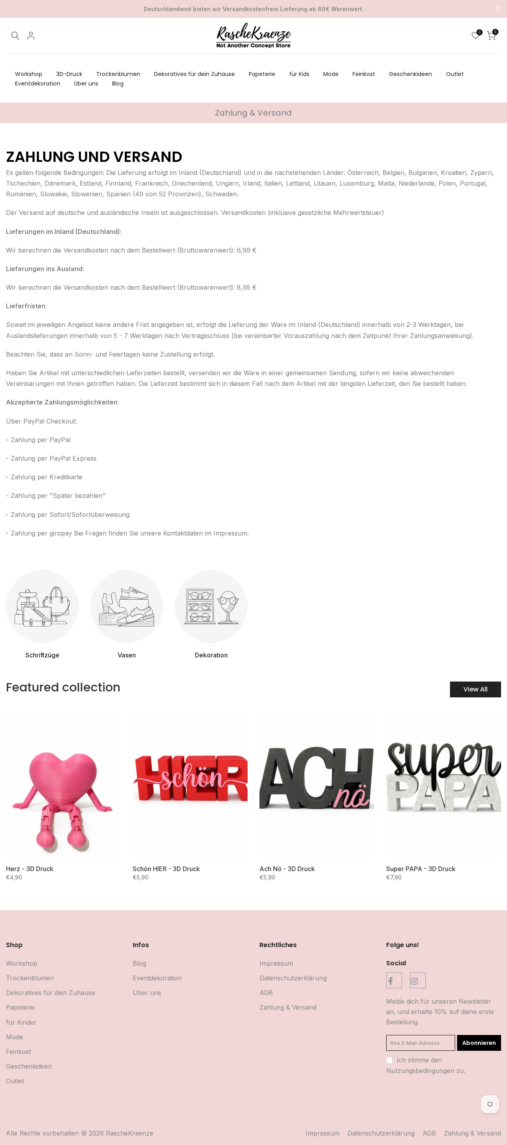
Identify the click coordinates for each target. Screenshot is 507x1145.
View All (475, 689)
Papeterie (262, 74)
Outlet (455, 74)
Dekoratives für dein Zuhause (194, 74)
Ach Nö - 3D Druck (287, 868)
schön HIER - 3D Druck (166, 868)
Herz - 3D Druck (29, 868)
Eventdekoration (37, 83)
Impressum (276, 963)
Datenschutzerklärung (293, 978)
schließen (9, 8)
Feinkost (364, 74)
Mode (331, 74)
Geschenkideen (410, 74)
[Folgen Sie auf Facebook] (394, 980)
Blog (118, 83)
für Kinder (21, 1022)
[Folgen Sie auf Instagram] (418, 980)
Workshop (28, 74)
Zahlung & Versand (287, 1007)
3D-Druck (69, 74)
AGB (266, 993)
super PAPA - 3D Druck (421, 868)
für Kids (299, 74)
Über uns (86, 83)
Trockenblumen (118, 74)
